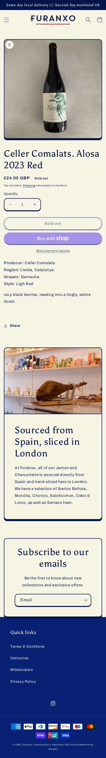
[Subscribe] (85, 600)
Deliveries (19, 658)
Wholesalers (21, 670)
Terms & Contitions (27, 646)
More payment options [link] (53, 251)
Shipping (29, 185)
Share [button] (15, 326)
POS (67, 745)
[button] (6, 20)
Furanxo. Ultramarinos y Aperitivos (43, 745)
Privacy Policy (23, 682)
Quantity (11, 194)
